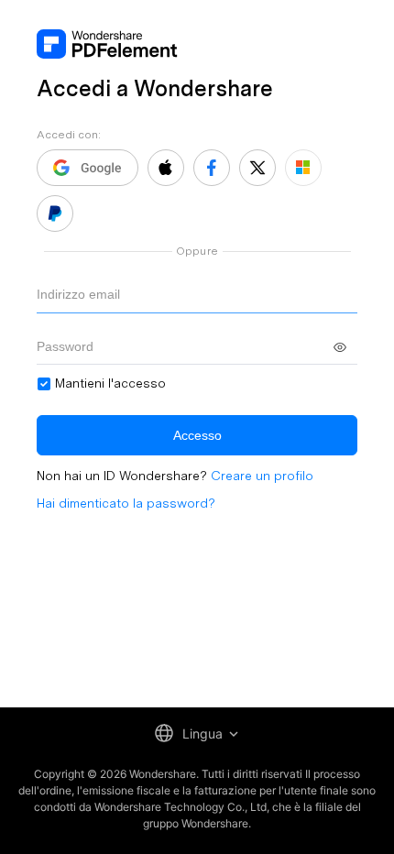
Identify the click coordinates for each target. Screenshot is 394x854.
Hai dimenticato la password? (126, 503)
